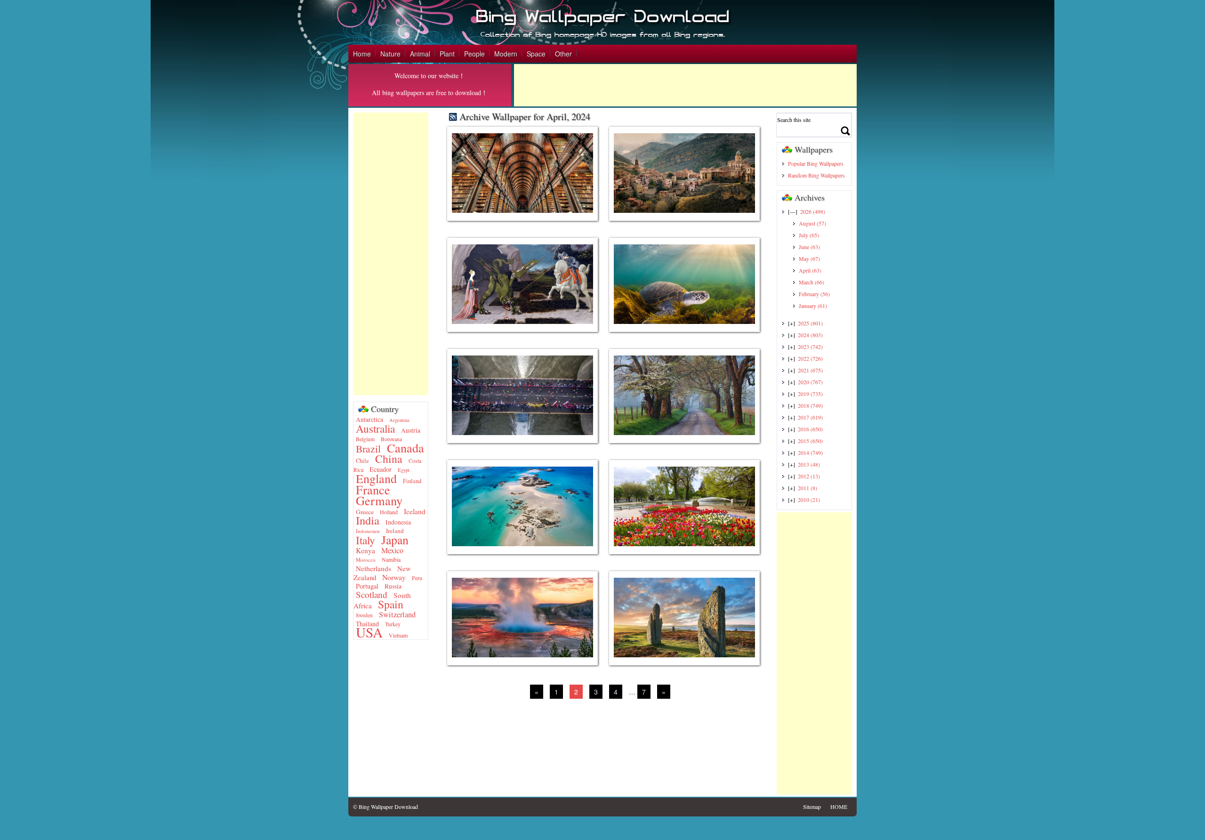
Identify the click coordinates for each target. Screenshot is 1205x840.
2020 (810, 382)
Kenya (365, 550)
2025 (810, 323)
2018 (810, 405)
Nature (390, 53)
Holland (389, 512)
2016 (810, 429)
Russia (393, 586)
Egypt (404, 470)
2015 (810, 440)
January (813, 305)
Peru (417, 578)
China (388, 458)
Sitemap (812, 806)
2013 (809, 464)
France (373, 489)
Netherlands (373, 568)
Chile (362, 461)
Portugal (367, 586)
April (810, 270)
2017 (810, 417)
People (474, 53)
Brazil (368, 448)
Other (563, 53)
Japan (395, 540)
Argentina (399, 420)
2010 (809, 499)
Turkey (393, 624)
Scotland (371, 594)
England (376, 478)
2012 (809, 476)
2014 (810, 452)
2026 (812, 211)
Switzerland (397, 614)
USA (369, 632)
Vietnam (398, 635)
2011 (807, 488)
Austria (410, 430)
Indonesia (398, 522)
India (367, 520)
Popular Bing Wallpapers (816, 163)
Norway (394, 577)
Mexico (392, 550)
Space (536, 53)
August (812, 223)
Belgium (365, 439)
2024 (810, 335)
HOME (838, 806)
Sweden (364, 615)
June (809, 246)
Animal (420, 53)
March (811, 282)
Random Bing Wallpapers (816, 175)
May (809, 258)
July (809, 235)
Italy (365, 540)
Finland (412, 481)
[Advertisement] (685, 85)
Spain (390, 604)
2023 (810, 346)
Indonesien (368, 530)
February (814, 294)
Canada (405, 447)
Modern (505, 53)
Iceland (415, 511)
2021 (810, 370)
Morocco (366, 559)
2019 (810, 393)
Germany (379, 500)
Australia (375, 428)
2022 (810, 358)
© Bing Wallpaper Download (385, 806)
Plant (447, 53)
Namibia (391, 559)
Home (362, 53)
